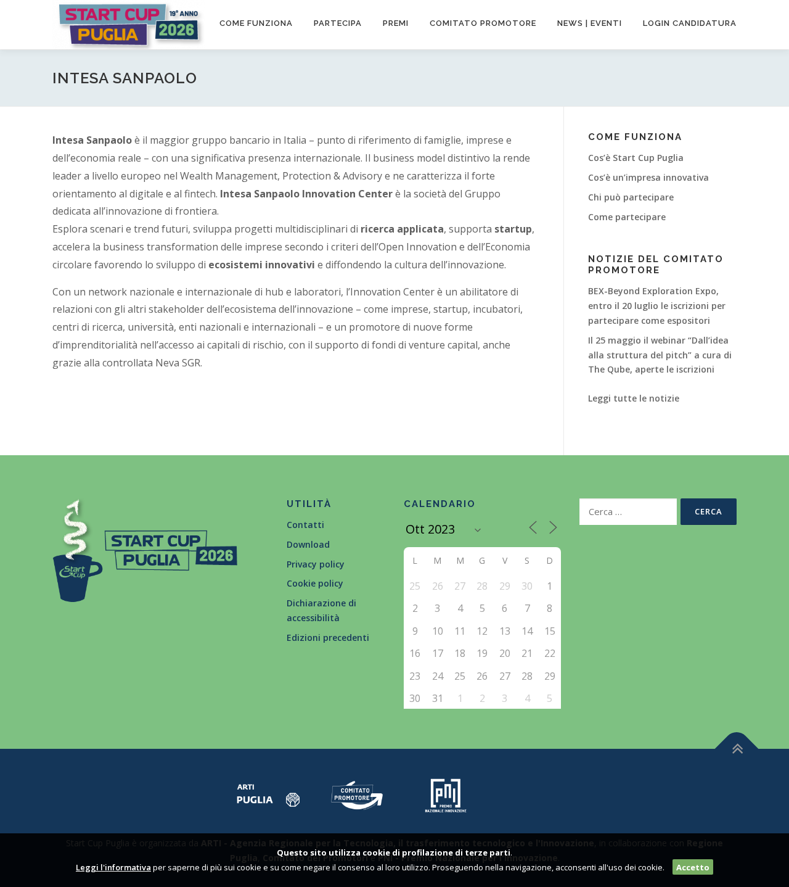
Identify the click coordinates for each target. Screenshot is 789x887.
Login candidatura (690, 23)
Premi (396, 23)
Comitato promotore (483, 23)
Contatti (305, 524)
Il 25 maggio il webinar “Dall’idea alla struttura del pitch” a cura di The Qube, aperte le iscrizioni (660, 355)
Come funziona (256, 23)
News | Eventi (589, 23)
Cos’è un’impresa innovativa (648, 177)
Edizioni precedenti (328, 637)
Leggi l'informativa (113, 867)
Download (308, 544)
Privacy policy (316, 564)
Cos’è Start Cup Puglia (636, 157)
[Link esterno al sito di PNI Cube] (446, 794)
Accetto (692, 867)
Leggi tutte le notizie (633, 398)
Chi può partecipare (631, 197)
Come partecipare (627, 217)
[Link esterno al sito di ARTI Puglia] (268, 794)
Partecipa (338, 23)
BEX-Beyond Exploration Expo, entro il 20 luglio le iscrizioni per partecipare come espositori (657, 305)
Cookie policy (315, 583)
